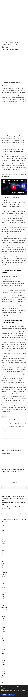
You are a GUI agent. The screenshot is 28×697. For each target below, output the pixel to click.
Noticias (3, 627)
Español (3, 596)
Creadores (3, 574)
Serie (2, 653)
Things (3, 671)
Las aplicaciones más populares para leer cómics (12, 496)
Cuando (3, 579)
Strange (3, 664)
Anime (2, 545)
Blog (2, 554)
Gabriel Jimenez (14, 420)
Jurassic (3, 623)
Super (2, 666)
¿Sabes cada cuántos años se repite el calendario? (13, 511)
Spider (2, 658)
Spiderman (3, 660)
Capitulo (3, 559)
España (3, 594)
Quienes (3, 644)
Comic (2, 563)
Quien (2, 642)
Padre (2, 633)
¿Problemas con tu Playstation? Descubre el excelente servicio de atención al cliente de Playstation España (11, 515)
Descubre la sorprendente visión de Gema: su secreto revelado (18, 470)
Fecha (2, 603)
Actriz (2, 532)
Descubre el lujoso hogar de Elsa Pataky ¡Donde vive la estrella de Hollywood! (6, 470)
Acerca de (4, 416)
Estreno (3, 601)
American (3, 535)
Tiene (2, 675)
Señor (2, 651)
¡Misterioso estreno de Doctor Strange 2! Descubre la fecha (6, 452)
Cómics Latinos (5, 570)
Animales (3, 543)
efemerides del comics (6, 589)
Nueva (2, 629)
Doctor (3, 583)
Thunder (3, 673)
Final (2, 605)
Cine (2, 561)
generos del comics (5, 607)
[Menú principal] (13, 11)
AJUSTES (19, 692)
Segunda (3, 649)
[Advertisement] (14, 67)
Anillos (2, 537)
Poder (2, 638)
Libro (2, 625)
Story (2, 662)
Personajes (4, 636)
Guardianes (4, 609)
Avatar (2, 548)
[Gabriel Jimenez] (5, 425)
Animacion (3, 539)
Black (2, 552)
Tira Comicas (5, 49)
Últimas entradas (11, 416)
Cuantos (3, 581)
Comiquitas (4, 572)
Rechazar (11, 694)
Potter (2, 640)
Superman (3, 669)
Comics (3, 565)
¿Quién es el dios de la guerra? (18, 451)
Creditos (3, 576)
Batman (3, 550)
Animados (3, 541)
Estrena (3, 598)
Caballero (3, 557)
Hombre (3, 618)
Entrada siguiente (14, 482)
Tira (2, 677)
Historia (3, 614)
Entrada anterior (14, 479)
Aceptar (4, 694)
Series (2, 655)
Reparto (3, 647)
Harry (2, 611)
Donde (2, 585)
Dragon (3, 587)
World (2, 682)
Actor (2, 530)
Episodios (3, 592)
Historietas (3, 616)
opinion (3, 631)
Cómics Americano (5, 567)
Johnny (3, 620)
